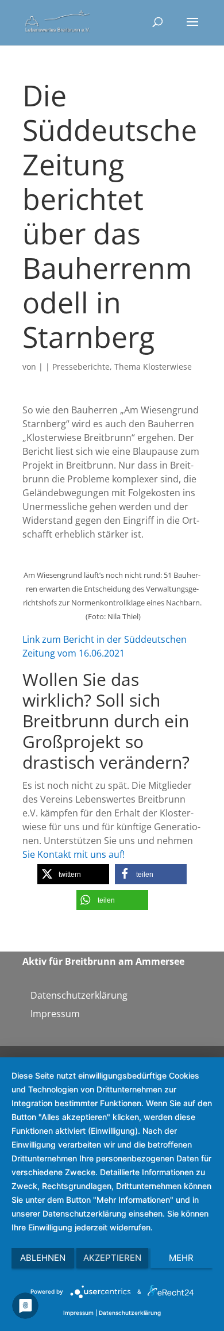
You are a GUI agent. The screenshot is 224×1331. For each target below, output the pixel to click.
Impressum (55, 1013)
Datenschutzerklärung (79, 995)
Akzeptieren (112, 1257)
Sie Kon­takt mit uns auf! (73, 854)
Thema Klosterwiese (153, 366)
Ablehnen (42, 1257)
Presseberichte (81, 366)
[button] (73, 874)
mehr (181, 1257)
